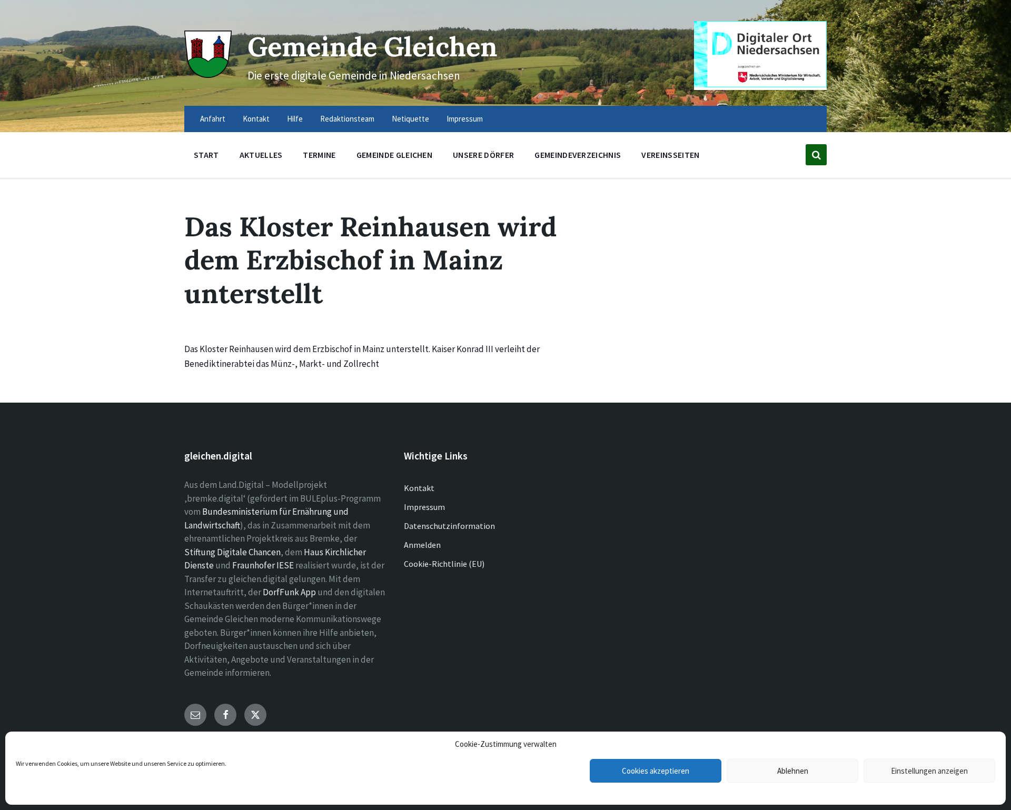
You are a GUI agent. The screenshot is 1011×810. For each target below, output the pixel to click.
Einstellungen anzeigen (929, 771)
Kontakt (419, 488)
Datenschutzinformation (449, 526)
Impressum (424, 507)
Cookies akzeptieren (655, 771)
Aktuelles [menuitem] (261, 154)
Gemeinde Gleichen (372, 46)
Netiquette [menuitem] (410, 119)
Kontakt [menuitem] (256, 119)
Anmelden (422, 544)
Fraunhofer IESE (263, 565)
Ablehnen (792, 771)
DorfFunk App (289, 592)
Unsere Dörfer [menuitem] (483, 154)
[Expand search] (816, 154)
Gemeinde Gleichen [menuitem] (394, 154)
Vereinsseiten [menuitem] (670, 154)
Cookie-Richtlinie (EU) (444, 563)
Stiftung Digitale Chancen (232, 552)
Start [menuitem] (206, 154)
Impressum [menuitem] (465, 119)
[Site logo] (208, 75)
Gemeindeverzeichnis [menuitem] (577, 154)
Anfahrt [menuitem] (212, 119)
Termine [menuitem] (319, 154)
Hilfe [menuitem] (295, 119)
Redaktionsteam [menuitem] (347, 119)
